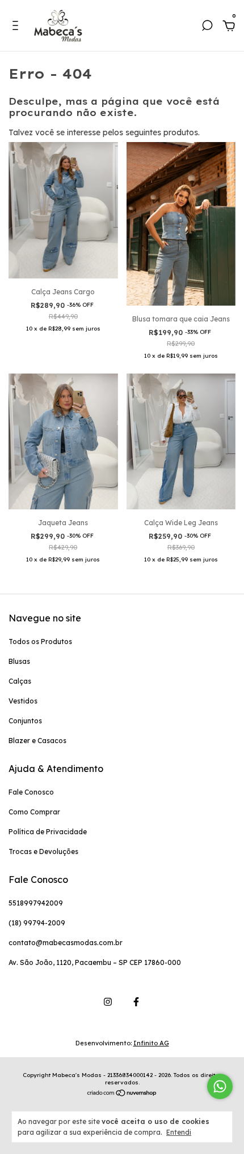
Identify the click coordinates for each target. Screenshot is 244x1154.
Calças (20, 681)
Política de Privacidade (48, 831)
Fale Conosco (31, 792)
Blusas (19, 661)
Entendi (178, 1132)
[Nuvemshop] (122, 1094)
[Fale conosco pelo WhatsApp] (220, 1086)
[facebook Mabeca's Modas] (136, 1001)
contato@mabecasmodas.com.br (66, 942)
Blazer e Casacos (37, 740)
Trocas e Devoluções (43, 851)
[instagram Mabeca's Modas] (107, 1001)
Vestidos (23, 701)
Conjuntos (25, 721)
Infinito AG (151, 1043)
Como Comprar (34, 812)
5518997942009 (36, 903)
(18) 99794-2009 (37, 923)
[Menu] (17, 27)
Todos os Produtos (40, 641)
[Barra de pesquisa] (207, 27)
